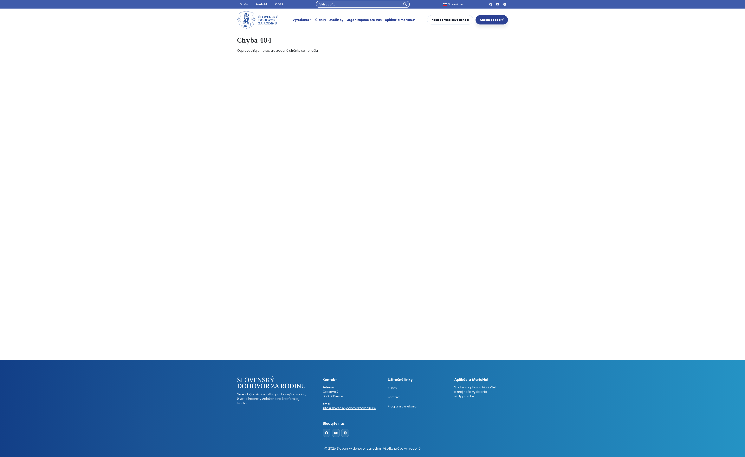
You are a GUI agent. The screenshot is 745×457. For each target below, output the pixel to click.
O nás (243, 4)
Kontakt (261, 4)
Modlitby (336, 20)
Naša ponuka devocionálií (450, 20)
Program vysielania (402, 406)
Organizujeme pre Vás (364, 20)
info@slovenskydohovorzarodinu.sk (349, 408)
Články (320, 20)
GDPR (279, 4)
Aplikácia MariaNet (400, 20)
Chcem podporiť (491, 20)
